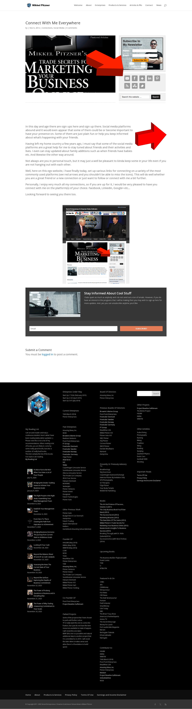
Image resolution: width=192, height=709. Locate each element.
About (89, 5)
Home (28, 695)
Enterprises (100, 5)
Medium (103, 673)
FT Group (66, 444)
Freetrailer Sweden (70, 449)
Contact (149, 5)
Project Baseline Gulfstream (73, 604)
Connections (47, 28)
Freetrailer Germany (70, 454)
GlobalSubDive (105, 678)
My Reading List (31, 459)
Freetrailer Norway (70, 451)
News (158, 5)
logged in (47, 354)
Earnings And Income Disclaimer (149, 480)
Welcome (78, 5)
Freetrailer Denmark (70, 446)
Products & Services (117, 5)
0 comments (71, 28)
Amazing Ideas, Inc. (70, 566)
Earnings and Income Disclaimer (111, 695)
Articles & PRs (136, 5)
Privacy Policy (142, 478)
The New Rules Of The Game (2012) (113, 520)
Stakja (65, 465)
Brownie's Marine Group (72, 436)
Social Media (59, 28)
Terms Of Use (142, 475)
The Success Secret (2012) (109, 515)
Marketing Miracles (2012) (109, 517)
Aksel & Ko (67, 460)
